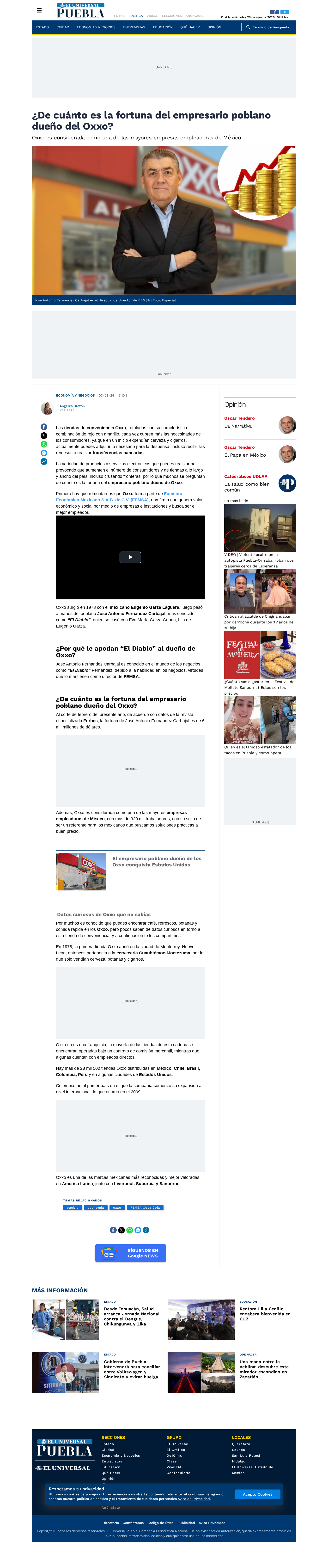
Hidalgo (239, 1461)
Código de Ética (160, 1523)
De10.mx (174, 1455)
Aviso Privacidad (212, 1523)
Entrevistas (134, 27)
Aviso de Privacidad (194, 1499)
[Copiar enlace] (44, 461)
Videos (152, 16)
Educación (163, 27)
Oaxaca (238, 1450)
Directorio (111, 1523)
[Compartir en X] (44, 435)
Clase (171, 1461)
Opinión (214, 27)
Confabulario (178, 1473)
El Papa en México (245, 455)
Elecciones (172, 16)
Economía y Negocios (96, 27)
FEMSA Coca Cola (145, 1207)
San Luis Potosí (246, 1455)
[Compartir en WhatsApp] (44, 444)
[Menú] (39, 10)
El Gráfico (176, 1450)
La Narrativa (238, 426)
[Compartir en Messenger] (44, 452)
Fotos (119, 16)
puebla (73, 1207)
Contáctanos (133, 1523)
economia (96, 1207)
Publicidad (186, 1523)
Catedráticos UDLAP (245, 476)
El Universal (177, 1444)
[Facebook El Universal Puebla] (274, 12)
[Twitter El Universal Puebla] (284, 12)
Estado (42, 27)
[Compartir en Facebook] (44, 426)
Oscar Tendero (239, 418)
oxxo (117, 1207)
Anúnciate (195, 16)
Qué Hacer (190, 27)
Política (135, 16)
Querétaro (241, 1444)
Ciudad (62, 27)
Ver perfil (68, 410)
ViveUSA (174, 1467)
